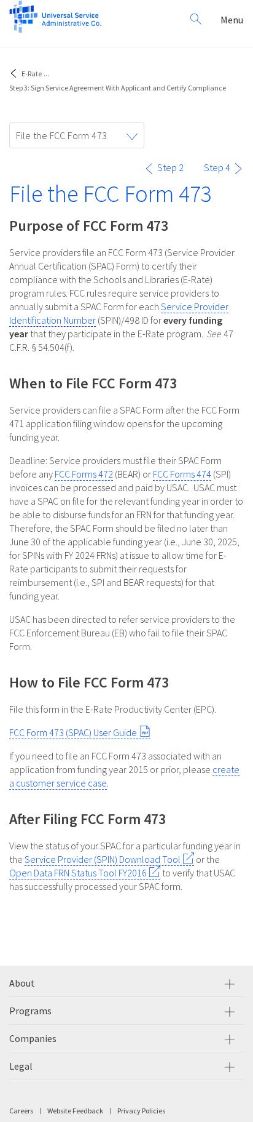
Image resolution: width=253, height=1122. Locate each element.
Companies (32, 1038)
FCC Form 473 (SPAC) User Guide (73, 732)
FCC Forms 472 (84, 474)
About (22, 983)
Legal (21, 1066)
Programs (30, 1010)
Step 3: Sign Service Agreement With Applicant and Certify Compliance (117, 87)
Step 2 (170, 167)
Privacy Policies (141, 1110)
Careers (21, 1110)
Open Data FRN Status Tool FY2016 (78, 873)
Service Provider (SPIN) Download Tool (103, 859)
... (46, 73)
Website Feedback (75, 1110)
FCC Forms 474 (182, 474)
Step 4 (217, 167)
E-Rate (31, 73)
